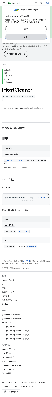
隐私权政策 (41, 382)
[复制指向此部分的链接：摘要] (10, 138)
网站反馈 (7, 386)
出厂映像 (5, 296)
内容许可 (26, 261)
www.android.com (9, 361)
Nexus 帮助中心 (8, 357)
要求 (4, 284)
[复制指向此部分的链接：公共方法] (16, 180)
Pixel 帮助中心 (7, 353)
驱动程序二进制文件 (10, 300)
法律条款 (24, 382)
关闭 (26, 29)
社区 (17, 382)
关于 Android (7, 382)
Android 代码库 (8, 280)
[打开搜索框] (36, 3)
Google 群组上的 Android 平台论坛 (16, 331)
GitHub (5, 304)
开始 (26, 37)
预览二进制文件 (8, 292)
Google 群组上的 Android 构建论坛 (16, 335)
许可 (32, 382)
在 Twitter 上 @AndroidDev (12, 319)
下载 (4, 288)
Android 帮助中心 (9, 349)
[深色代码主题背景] (48, 195)
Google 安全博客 (9, 327)
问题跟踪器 (6, 373)
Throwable (31, 246)
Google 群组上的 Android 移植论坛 (16, 339)
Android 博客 (7, 323)
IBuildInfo (18, 160)
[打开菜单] (4, 3)
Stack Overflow (8, 369)
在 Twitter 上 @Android (11, 315)
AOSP (4, 64)
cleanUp (8, 160)
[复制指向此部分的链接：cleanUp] (13, 187)
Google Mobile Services (11, 365)
